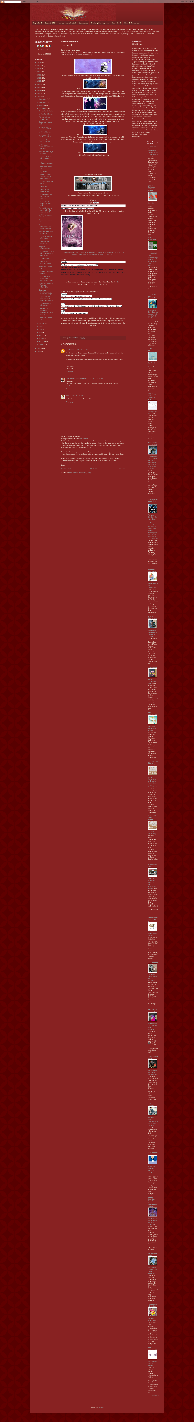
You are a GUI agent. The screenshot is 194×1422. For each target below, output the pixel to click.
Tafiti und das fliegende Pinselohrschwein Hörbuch (46, 311)
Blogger (101, 1407)
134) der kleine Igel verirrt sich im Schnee (45, 196)
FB (99, 78)
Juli (40, 326)
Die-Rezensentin (153, 1104)
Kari (67, 396)
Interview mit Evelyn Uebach (46, 152)
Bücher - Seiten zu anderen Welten (151, 187)
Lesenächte (43, 186)
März (41, 338)
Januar (42, 345)
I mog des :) (116, 23)
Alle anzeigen (155, 1395)
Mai (40, 332)
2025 (39, 66)
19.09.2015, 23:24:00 (77, 396)
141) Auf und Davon (46, 114)
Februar (42, 341)
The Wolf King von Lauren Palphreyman (152, 1072)
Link (87, 78)
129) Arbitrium (44, 258)
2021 (39, 78)
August (42, 323)
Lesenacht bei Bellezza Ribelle (45, 136)
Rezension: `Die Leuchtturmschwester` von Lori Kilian (153, 1121)
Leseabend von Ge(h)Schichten (45, 141)
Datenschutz (83, 23)
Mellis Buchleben (152, 238)
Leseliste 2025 (50, 23)
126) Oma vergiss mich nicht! (45, 305)
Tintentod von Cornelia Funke (45, 262)
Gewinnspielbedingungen (100, 23)
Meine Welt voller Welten (152, 817)
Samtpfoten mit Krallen (152, 1305)
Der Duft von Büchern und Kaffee (153, 763)
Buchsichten (153, 962)
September (43, 108)
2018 (39, 87)
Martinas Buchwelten (152, 570)
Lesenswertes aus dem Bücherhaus (153, 501)
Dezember (43, 99)
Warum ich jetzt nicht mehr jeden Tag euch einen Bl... (46, 210)
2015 (39, 96)
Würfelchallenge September (44, 118)
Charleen (72, 386)
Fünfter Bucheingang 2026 (152, 681)
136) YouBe (43, 171)
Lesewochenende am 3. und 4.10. (45, 128)
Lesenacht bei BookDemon (44, 190)
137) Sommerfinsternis (46, 162)
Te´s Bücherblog (152, 713)
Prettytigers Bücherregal (152, 443)
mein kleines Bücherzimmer (153, 919)
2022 (39, 75)
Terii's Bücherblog (152, 1348)
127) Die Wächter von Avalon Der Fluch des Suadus (46, 299)
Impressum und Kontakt (67, 23)
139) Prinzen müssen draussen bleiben (46, 147)
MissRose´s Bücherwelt (152, 1010)
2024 (39, 69)
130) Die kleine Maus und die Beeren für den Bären (46, 253)
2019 (39, 84)
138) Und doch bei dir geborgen (45, 158)
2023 (39, 72)
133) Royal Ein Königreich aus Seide (45, 203)
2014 (39, 348)
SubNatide (70, 350)
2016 (39, 93)
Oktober (42, 105)
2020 (39, 81)
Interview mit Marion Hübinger (46, 232)
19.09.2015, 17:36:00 (82, 350)
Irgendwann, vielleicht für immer (152, 728)
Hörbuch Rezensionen (132, 23)
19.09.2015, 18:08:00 (95, 378)
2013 (39, 351)
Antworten (69, 371)
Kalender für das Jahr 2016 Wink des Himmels (45, 176)
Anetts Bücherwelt (152, 617)
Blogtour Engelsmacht (44, 247)
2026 (39, 62)
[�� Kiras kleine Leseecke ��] (152, 396)
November (43, 102)
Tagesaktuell (37, 23)
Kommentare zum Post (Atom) (80, 472)
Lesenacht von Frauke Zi (44, 242)
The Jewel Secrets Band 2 (152, 365)
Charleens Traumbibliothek (76, 378)
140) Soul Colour (45, 132)
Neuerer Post (66, 469)
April (41, 335)
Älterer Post (121, 469)
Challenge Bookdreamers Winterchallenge (45, 292)
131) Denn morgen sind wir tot (45, 237)
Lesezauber (152, 667)
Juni (41, 329)
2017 (39, 90)
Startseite (93, 469)
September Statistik (46, 111)
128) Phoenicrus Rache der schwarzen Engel (46, 278)
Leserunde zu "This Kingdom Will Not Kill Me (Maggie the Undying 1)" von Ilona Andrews (153, 462)
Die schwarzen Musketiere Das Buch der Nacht (45, 227)
